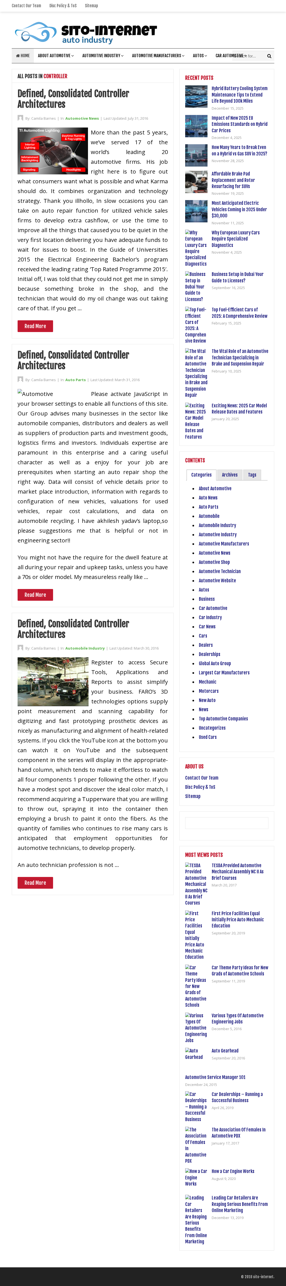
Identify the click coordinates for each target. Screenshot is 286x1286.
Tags (252, 475)
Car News (207, 626)
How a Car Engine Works (233, 1171)
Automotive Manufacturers (156, 55)
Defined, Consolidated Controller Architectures (73, 99)
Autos (198, 55)
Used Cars (208, 737)
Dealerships (209, 654)
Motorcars (209, 691)
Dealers (206, 645)
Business (207, 599)
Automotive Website (217, 580)
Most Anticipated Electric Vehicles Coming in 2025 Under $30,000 (239, 209)
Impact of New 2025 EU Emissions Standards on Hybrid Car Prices (240, 124)
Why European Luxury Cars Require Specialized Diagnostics (236, 239)
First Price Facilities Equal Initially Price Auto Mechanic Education (238, 920)
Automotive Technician (220, 571)
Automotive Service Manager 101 (215, 1077)
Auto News (208, 498)
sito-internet (263, 1277)
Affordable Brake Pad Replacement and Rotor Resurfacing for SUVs (233, 180)
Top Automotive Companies (223, 719)
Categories (201, 475)
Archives (230, 475)
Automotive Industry (101, 55)
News (203, 709)
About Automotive (54, 55)
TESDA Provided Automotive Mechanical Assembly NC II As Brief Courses (238, 872)
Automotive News (82, 118)
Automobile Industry (85, 648)
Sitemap (91, 5)
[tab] (201, 475)
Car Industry (210, 617)
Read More (35, 326)
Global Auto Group (215, 663)
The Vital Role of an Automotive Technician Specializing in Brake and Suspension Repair (240, 357)
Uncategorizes (212, 728)
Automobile (209, 516)
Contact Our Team (26, 5)
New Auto (207, 700)
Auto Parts (75, 379)
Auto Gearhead (225, 1051)
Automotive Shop (214, 562)
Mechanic (207, 682)
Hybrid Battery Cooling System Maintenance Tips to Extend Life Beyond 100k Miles (240, 95)
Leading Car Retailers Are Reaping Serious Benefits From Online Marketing (240, 1204)
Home (25, 55)
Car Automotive (229, 55)
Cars (203, 636)
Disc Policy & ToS (63, 5)
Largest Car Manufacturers (224, 673)
